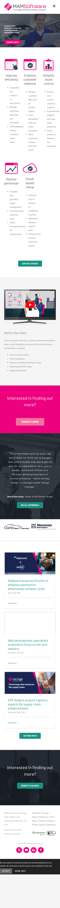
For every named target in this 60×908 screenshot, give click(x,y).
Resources (43, 817)
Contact (42, 821)
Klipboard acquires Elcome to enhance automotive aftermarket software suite (28, 585)
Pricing (45, 813)
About (34, 817)
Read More (12, 603)
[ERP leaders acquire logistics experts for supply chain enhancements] (30, 683)
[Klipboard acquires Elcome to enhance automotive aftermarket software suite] (30, 563)
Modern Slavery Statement (44, 824)
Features (36, 813)
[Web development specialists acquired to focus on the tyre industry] (30, 623)
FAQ (52, 817)
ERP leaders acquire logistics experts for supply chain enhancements (28, 704)
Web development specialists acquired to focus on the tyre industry (28, 645)
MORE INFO (20, 871)
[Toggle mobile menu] (54, 6)
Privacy (50, 821)
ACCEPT (6, 871)
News (34, 821)
